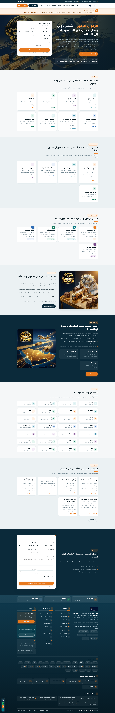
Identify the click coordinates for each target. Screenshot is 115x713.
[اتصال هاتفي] (3, 700)
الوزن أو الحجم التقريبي (31, 549)
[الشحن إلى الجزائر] (26, 441)
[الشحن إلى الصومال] (67, 449)
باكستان (44, 666)
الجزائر (94, 670)
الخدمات (59, 5)
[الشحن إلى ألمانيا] (67, 426)
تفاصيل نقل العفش (49, 306)
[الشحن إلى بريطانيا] (88, 426)
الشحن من (48, 28)
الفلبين (67, 670)
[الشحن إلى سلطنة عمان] (88, 411)
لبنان (33, 662)
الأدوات (54, 5)
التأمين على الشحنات (27, 710)
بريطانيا (94, 666)
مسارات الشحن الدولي (68, 5)
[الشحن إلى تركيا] (26, 411)
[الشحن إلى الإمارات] (88, 404)
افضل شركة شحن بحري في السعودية (88, 698)
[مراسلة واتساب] (3, 703)
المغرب (30, 666)
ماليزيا (37, 666)
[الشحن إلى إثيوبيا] (47, 449)
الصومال (81, 670)
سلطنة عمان (66, 662)
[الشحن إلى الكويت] (67, 404)
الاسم (32, 35)
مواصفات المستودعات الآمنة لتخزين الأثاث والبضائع (67, 698)
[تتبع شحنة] (3, 709)
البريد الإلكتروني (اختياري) (48, 576)
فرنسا (80, 666)
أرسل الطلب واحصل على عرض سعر (34, 50)
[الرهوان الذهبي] (93, 5)
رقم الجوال (48, 43)
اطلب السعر (26, 621)
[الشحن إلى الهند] (47, 434)
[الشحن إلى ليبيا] (88, 449)
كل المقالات (93, 519)
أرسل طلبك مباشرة (28, 12)
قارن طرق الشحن (92, 373)
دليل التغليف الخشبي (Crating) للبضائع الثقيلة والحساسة (67, 703)
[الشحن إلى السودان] (47, 419)
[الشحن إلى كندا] (88, 434)
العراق (40, 662)
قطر (81, 662)
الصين (57, 666)
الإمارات (94, 662)
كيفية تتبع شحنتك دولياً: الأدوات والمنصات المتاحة (89, 703)
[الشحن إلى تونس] (47, 441)
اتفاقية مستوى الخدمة (44, 710)
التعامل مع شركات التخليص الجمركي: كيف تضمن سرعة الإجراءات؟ (47, 698)
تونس (23, 666)
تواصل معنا (19, 710)
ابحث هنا (36, 12)
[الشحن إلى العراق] (88, 419)
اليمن (20, 662)
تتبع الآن (26, 634)
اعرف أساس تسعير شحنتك (87, 53)
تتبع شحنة (32, 5)
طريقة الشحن (47, 35)
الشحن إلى (31, 28)
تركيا (46, 662)
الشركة (41, 5)
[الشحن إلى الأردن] (67, 411)
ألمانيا (87, 666)
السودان (27, 662)
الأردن (58, 662)
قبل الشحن (47, 5)
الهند (51, 666)
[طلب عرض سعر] (3, 706)
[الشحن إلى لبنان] (67, 419)
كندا (63, 666)
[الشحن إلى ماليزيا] (88, 441)
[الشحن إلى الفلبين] (26, 449)
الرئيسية (78, 5)
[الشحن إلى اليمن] (26, 419)
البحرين (74, 662)
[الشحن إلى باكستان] (26, 434)
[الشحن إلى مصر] (47, 411)
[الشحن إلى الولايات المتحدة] (26, 426)
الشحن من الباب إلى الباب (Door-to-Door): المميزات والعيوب (27, 698)
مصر (52, 662)
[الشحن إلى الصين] (67, 434)
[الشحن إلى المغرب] (67, 441)
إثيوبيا (74, 670)
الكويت (87, 662)
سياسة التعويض (35, 710)
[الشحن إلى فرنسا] (47, 426)
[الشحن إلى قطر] (47, 404)
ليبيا (88, 670)
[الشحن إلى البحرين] (26, 404)
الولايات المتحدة (71, 666)
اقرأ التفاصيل (94, 493)
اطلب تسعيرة (21, 5)
